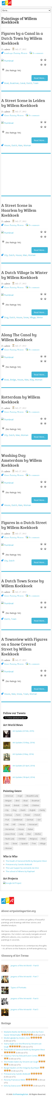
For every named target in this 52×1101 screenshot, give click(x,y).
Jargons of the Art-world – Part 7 (24, 976)
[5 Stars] (3, 69)
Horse (22, 824)
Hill (14, 824)
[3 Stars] (41, 64)
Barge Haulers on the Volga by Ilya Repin (21, 1067)
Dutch (29, 83)
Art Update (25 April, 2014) (24, 765)
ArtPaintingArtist (12, 3)
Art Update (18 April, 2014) (24, 777)
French (37, 815)
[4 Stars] (45, 64)
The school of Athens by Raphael (20, 871)
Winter (40, 317)
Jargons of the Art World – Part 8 (24, 965)
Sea (6, 843)
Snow (26, 317)
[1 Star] (41, 60)
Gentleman (17, 819)
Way (32, 379)
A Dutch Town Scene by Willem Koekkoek (22, 583)
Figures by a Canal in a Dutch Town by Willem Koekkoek (22, 38)
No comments (37, 53)
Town (35, 83)
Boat (6, 83)
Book (7, 805)
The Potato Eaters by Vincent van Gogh (21, 1061)
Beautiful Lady (32, 796)
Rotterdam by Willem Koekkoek (20, 399)
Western (24, 53)
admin (7, 49)
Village (33, 317)
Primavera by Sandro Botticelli (19, 864)
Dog (6, 317)
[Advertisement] (24, 175)
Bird (17, 800)
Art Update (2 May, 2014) (23, 754)
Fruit (7, 819)
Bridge (13, 379)
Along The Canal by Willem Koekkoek (19, 337)
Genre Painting (10, 115)
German (30, 819)
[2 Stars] (45, 60)
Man (20, 145)
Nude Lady (9, 839)
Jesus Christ (10, 834)
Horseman (9, 829)
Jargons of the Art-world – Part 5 (24, 1009)
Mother (38, 834)
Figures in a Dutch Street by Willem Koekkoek (24, 525)
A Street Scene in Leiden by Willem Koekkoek (23, 103)
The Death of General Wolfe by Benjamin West (26, 861)
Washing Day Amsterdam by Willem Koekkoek (21, 460)
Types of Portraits (18, 987)
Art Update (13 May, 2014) (24, 742)
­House (7, 145)
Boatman (14, 83)
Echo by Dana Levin (12, 1085)
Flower (27, 815)
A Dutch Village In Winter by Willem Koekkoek (24, 275)
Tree (34, 843)
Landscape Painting (12, 53)
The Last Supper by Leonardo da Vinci (22, 868)
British (16, 805)
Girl (39, 819)
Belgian (8, 800)
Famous (8, 815)
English (32, 810)
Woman (27, 145)
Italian (30, 829)
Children (35, 805)
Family (42, 810)
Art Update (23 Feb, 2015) (23, 731)
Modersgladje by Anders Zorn (17, 1038)
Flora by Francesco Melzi (14, 1079)
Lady (21, 834)
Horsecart (33, 824)
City (6, 255)
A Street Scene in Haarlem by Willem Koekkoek (18, 210)
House (19, 255)
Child (26, 805)
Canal (22, 83)
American (9, 796)
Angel (20, 796)
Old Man (22, 839)
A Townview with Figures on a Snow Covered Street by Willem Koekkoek (24, 646)
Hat (6, 824)
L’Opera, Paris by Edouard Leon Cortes (21, 1055)
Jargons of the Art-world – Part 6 (24, 998)
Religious (33, 839)
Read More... (39, 78)
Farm (18, 815)
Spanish (24, 843)
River (44, 839)
